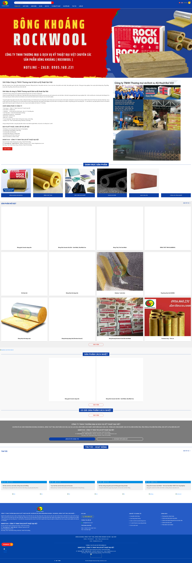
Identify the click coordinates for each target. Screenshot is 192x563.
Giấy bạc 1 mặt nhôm (120, 293)
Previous (4, 43)
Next (188, 43)
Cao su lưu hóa (112, 195)
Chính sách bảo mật (167, 522)
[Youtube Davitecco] (5, 550)
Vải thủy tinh (24, 293)
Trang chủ (17, 6)
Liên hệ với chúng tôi (72, 439)
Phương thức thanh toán (168, 516)
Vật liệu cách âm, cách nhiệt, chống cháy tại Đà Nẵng (16, 485)
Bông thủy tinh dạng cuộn (24, 338)
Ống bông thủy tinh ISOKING (168, 293)
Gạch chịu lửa (144, 195)
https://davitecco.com (101, 539)
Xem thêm (7, 148)
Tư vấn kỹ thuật (56, 6)
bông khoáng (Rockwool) (16, 195)
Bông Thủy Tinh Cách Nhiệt (120, 247)
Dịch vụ (47, 6)
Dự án (40, 6)
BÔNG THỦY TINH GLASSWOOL (167, 247)
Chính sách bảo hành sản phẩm (169, 518)
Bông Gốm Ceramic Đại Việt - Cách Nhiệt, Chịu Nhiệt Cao (72, 247)
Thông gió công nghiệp (176, 195)
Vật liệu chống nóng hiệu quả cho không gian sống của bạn (113, 485)
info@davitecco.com (88, 522)
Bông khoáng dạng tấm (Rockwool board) (72, 338)
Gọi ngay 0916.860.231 (121, 439)
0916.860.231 (88, 516)
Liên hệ (81, 6)
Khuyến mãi (66, 6)
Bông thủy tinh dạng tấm (72, 293)
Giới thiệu (25, 6)
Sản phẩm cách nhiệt (80, 195)
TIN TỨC (74, 6)
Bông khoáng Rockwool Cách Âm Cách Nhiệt (120, 338)
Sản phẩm (33, 6)
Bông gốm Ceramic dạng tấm (24, 247)
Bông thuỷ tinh (48, 195)
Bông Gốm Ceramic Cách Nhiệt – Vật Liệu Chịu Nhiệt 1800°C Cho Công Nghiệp (166, 485)
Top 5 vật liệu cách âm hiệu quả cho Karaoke (62, 485)
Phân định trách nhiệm (167, 524)
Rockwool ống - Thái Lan (168, 338)
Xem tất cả (186, 203)
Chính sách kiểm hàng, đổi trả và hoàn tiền (172, 520)
